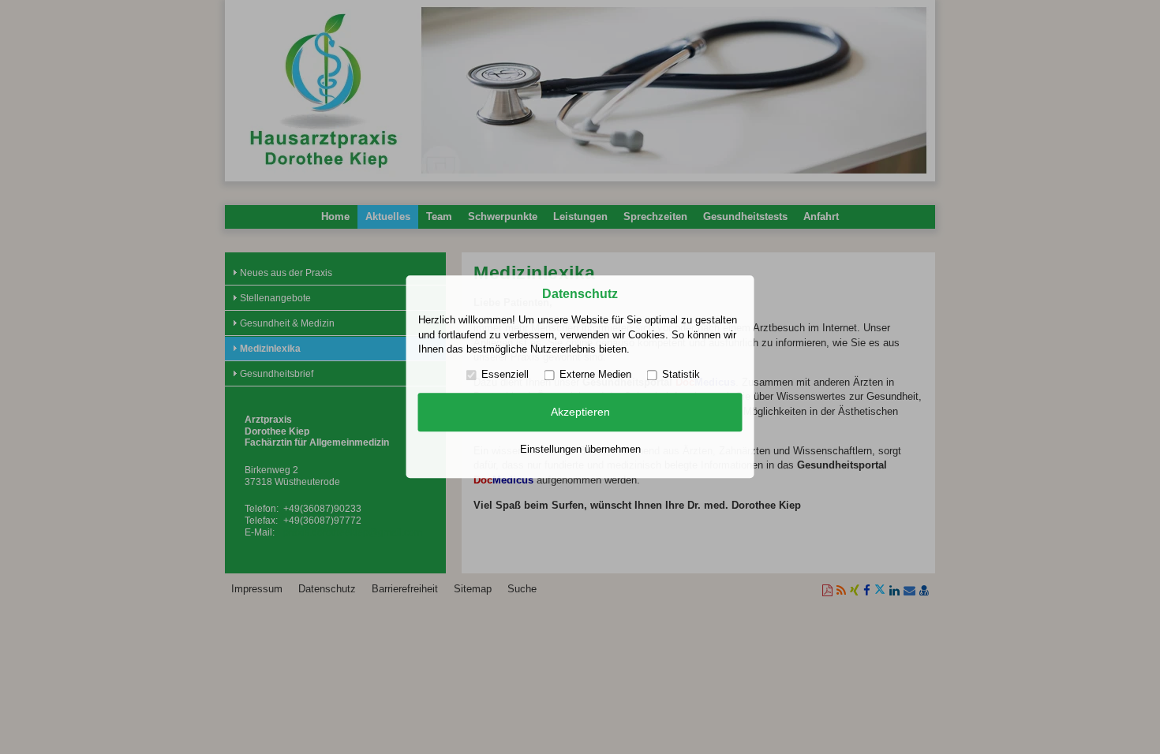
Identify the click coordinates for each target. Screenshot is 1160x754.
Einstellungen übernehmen (580, 449)
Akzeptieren (580, 411)
